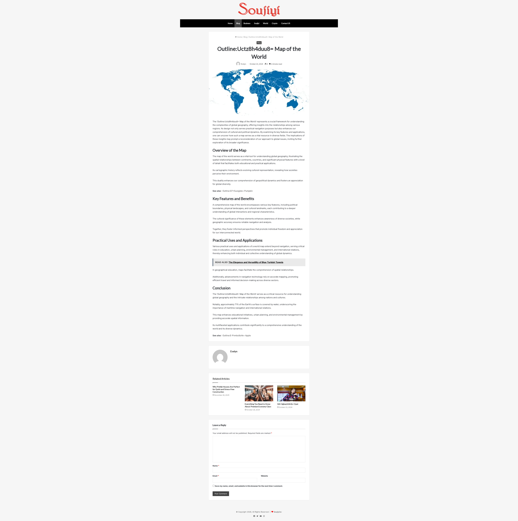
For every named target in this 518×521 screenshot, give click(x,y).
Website (264, 476)
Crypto (274, 23)
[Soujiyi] (259, 10)
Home (230, 23)
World (265, 23)
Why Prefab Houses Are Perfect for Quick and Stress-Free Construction (226, 389)
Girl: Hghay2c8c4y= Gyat (287, 404)
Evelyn (233, 351)
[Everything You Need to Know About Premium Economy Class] (259, 393)
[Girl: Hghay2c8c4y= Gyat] (291, 393)
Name (216, 466)
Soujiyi (256, 23)
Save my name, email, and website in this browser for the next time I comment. (249, 486)
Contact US (285, 23)
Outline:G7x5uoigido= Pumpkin (238, 191)
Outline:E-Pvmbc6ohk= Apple (237, 335)
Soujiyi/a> (278, 512)
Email (216, 476)
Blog (238, 23)
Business (247, 23)
